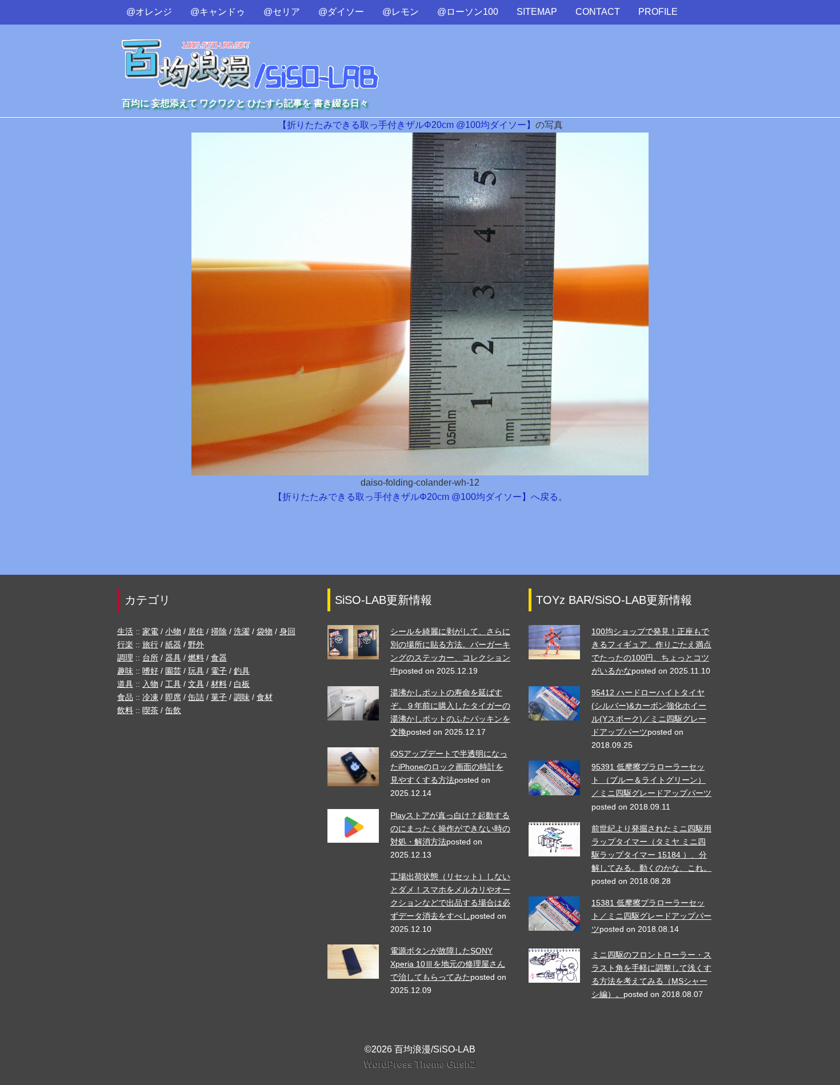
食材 (265, 697)
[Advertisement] (420, 544)
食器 (219, 657)
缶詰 (196, 697)
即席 (173, 697)
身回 (287, 631)
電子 (219, 670)
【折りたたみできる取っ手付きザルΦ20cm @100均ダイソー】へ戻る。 (420, 497)
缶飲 (173, 710)
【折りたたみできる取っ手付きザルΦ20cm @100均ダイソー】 (406, 125)
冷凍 (150, 697)
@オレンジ (149, 12)
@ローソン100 (467, 12)
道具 (125, 683)
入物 (150, 683)
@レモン (400, 12)
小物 (173, 631)
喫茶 (150, 710)
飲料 (125, 710)
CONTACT (597, 12)
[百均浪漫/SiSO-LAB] (251, 53)
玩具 (196, 670)
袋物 (265, 631)
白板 (242, 683)
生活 (125, 631)
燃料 (196, 657)
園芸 (173, 670)
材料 (219, 683)
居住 (196, 631)
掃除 (219, 631)
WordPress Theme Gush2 (420, 1064)
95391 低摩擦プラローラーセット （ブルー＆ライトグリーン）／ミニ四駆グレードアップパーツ (651, 780)
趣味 (125, 670)
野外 (196, 644)
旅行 (150, 644)
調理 (125, 657)
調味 (242, 697)
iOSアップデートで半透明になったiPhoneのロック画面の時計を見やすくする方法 (448, 766)
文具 (196, 683)
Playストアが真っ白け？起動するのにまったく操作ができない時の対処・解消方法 (450, 828)
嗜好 (150, 670)
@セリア (281, 12)
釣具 (242, 670)
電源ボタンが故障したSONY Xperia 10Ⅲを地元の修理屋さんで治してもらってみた (447, 964)
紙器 (173, 644)
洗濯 (242, 631)
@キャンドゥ (217, 12)
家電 (150, 631)
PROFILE (658, 12)
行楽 (125, 644)
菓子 (219, 697)
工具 (173, 683)
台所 (150, 657)
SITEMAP (537, 12)
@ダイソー (341, 12)
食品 (125, 697)
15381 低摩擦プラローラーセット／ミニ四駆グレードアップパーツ (651, 916)
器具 (173, 657)
